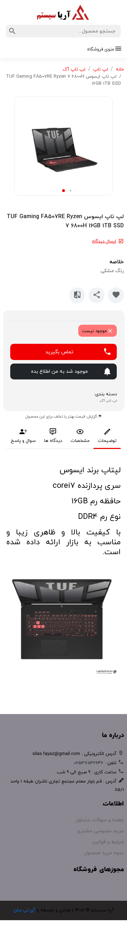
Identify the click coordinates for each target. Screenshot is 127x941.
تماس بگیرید (59, 352)
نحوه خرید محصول (104, 853)
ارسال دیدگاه (104, 241)
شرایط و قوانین (108, 842)
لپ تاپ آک (74, 69)
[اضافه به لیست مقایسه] (77, 295)
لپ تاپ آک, (107, 400)
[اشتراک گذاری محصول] (96, 295)
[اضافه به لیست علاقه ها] (116, 295)
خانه (120, 69)
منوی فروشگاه (100, 49)
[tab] (107, 438)
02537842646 (88, 763)
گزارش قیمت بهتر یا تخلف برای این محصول (61, 416)
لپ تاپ (100, 69)
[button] (70, 191)
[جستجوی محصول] (12, 31)
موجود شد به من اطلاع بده (59, 371)
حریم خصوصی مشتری (100, 831)
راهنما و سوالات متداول (99, 820)
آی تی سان (24, 910)
